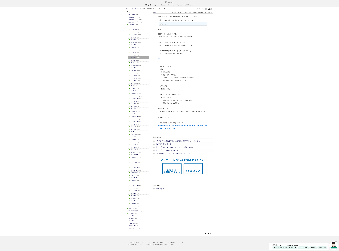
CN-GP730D (135, 73)
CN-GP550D (135, 178)
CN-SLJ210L (135, 80)
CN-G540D (135, 39)
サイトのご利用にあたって (132, 242)
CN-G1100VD (135, 190)
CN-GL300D (135, 139)
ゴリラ (131, 8)
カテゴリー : (166, 24)
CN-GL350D (135, 101)
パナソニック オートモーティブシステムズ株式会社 (138, 244)
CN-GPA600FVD (136, 96)
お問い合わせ (159, 189)
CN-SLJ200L (135, 137)
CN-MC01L (135, 131)
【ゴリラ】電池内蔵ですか (164, 144)
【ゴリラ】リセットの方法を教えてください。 (170, 150)
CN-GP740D (135, 60)
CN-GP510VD (136, 167)
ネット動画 (133, 220)
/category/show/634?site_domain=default (128, 22)
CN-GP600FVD (136, 152)
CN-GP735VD (136, 78)
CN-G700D (135, 52)
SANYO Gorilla (135, 172)
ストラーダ (134, 24)
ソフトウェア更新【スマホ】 (137, 228)
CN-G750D (135, 32)
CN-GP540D (138, 8)
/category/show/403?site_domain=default (128, 213)
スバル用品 (133, 216)
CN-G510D (135, 195)
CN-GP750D (135, 180)
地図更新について (134, 17)
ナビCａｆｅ (133, 14)
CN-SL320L (135, 129)
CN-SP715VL (135, 106)
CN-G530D (135, 47)
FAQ (127, 8)
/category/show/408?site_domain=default (128, 14)
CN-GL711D (135, 111)
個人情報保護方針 (161, 242)
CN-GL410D (135, 144)
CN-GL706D (135, 188)
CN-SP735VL (135, 75)
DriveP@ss (133, 213)
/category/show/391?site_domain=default (128, 24)
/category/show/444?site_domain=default (128, 211)
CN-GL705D (135, 198)
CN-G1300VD (136, 42)
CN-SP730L (135, 70)
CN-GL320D (135, 126)
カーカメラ (133, 208)
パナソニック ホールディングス (175, 242)
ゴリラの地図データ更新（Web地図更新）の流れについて (174, 153)
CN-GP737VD (136, 68)
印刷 (211, 12)
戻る (155, 12)
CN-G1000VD (135, 50)
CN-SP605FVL (136, 154)
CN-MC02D (135, 91)
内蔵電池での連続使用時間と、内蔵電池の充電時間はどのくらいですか (178, 141)
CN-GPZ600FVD (136, 93)
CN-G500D (135, 55)
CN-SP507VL (135, 124)
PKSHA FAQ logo (209, 234)
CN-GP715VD (136, 114)
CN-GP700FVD (136, 157)
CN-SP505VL (135, 147)
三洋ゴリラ (135, 175)
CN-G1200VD (135, 201)
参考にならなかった (193, 171)
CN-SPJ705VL (136, 134)
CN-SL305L (135, 142)
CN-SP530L (135, 83)
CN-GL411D (135, 119)
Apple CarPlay (134, 225)
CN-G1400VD (136, 34)
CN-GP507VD (136, 121)
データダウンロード (135, 19)
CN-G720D (135, 203)
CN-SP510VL (135, 162)
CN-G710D (135, 193)
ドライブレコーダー (135, 22)
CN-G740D (135, 37)
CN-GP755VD (136, 183)
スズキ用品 (133, 218)
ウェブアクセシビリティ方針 (148, 242)
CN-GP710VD (136, 170)
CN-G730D (135, 45)
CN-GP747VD (136, 65)
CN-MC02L (135, 88)
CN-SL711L (135, 103)
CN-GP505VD (136, 98)
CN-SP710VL (135, 165)
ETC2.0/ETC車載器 (135, 211)
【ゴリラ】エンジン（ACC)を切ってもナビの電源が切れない (175, 147)
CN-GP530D (135, 85)
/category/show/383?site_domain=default (128, 27)
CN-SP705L (135, 149)
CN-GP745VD (136, 62)
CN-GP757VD (136, 185)
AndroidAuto (133, 223)
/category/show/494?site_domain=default (128, 208)
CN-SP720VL (135, 108)
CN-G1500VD (136, 29)
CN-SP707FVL (136, 160)
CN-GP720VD (136, 116)
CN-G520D (135, 206)
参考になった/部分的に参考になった (172, 171)
